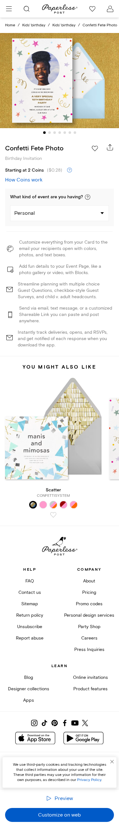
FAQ (29, 581)
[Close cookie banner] (112, 761)
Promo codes (89, 604)
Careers (89, 638)
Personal (24, 213)
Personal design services (89, 615)
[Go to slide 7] (75, 132)
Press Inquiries (89, 649)
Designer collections (28, 689)
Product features (90, 689)
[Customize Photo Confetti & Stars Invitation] (59, 80)
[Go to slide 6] (70, 132)
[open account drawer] (110, 9)
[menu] (9, 9)
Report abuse (29, 638)
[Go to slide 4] (59, 132)
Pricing (89, 592)
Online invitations (90, 677)
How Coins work (24, 180)
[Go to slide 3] (54, 132)
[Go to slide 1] (44, 132)
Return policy (29, 615)
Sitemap (29, 604)
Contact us (29, 592)
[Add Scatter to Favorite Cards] (53, 515)
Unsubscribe (29, 626)
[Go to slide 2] (49, 132)
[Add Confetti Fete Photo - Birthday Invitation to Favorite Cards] (95, 148)
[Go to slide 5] (64, 132)
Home (10, 25)
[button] (87, 197)
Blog (28, 677)
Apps (28, 700)
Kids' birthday (33, 25)
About (89, 581)
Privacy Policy (89, 780)
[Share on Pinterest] (54, 723)
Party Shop (89, 626)
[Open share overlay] (110, 147)
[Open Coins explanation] (69, 170)
